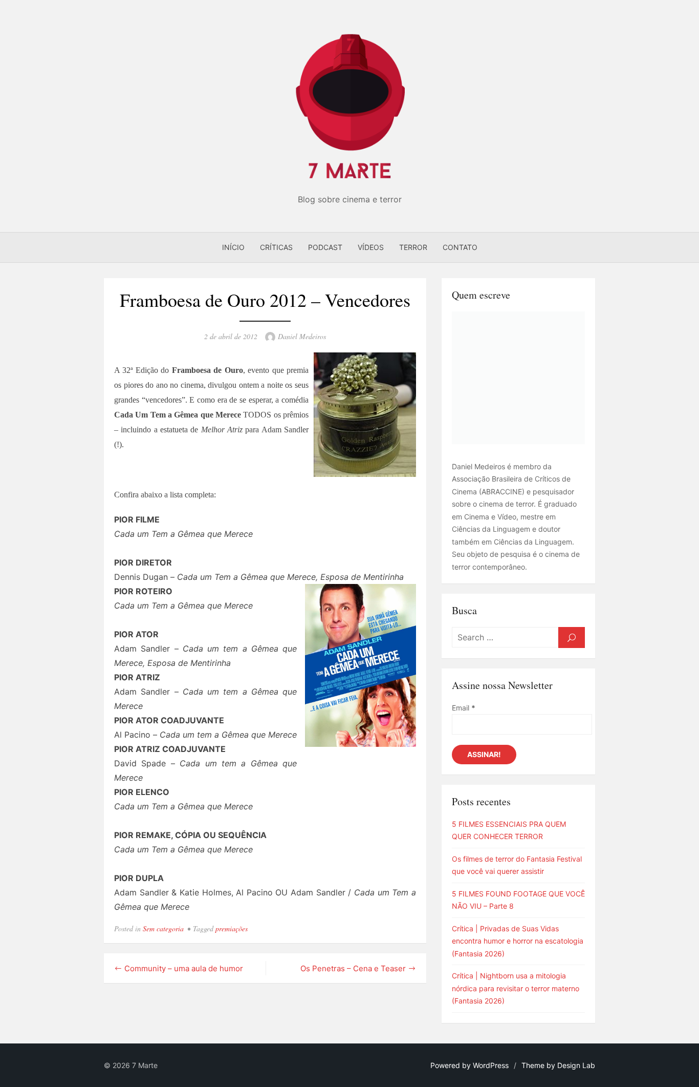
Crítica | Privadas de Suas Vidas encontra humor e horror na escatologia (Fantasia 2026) (517, 941)
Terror (413, 247)
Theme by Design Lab (558, 1065)
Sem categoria (163, 928)
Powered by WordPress (469, 1065)
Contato (460, 247)
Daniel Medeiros (302, 336)
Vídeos (371, 247)
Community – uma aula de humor (183, 968)
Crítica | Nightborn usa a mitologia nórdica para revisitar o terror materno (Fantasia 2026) (515, 988)
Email (463, 707)
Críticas (276, 247)
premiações (231, 928)
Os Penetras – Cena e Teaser (353, 968)
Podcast (325, 247)
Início (233, 247)
